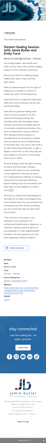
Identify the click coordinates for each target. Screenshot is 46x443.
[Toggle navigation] (40, 5)
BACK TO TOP (23, 421)
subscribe (23, 347)
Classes (7, 281)
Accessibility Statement (22, 411)
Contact (32, 414)
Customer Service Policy (22, 407)
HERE (11, 190)
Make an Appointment (18, 414)
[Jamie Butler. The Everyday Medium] (9, 7)
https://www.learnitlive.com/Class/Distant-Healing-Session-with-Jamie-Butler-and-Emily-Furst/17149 (21, 290)
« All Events (9, 33)
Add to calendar (17, 248)
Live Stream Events (19, 281)
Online (6, 300)
